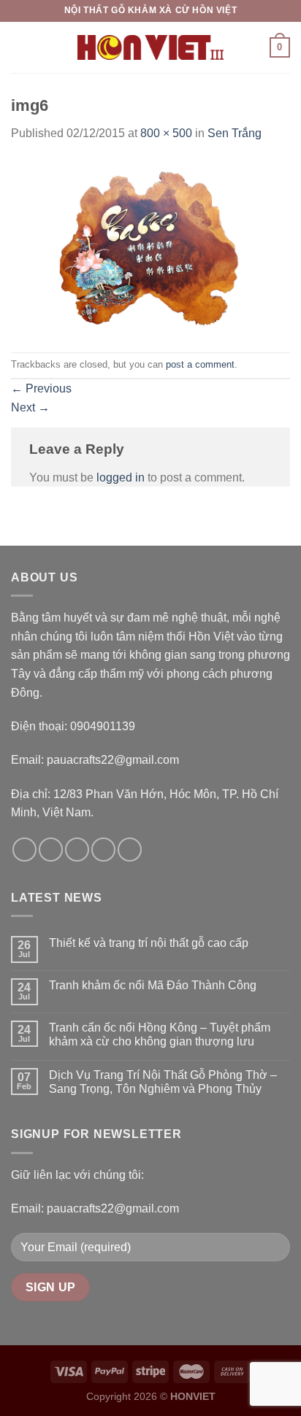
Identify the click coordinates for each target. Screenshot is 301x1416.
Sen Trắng (234, 133)
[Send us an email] (103, 849)
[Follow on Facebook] (24, 849)
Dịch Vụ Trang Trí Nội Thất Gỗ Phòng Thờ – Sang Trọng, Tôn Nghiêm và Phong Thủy (163, 1082)
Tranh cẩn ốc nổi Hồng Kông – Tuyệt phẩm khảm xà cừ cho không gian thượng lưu (159, 1034)
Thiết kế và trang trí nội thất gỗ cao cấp (148, 943)
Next (30, 407)
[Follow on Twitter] (77, 849)
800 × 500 (166, 133)
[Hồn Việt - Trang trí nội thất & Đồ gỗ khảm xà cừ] (150, 47)
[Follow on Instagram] (51, 849)
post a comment (200, 364)
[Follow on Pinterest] (130, 849)
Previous (41, 388)
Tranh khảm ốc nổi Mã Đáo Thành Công (152, 985)
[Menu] (19, 47)
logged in (120, 477)
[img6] (150, 247)
